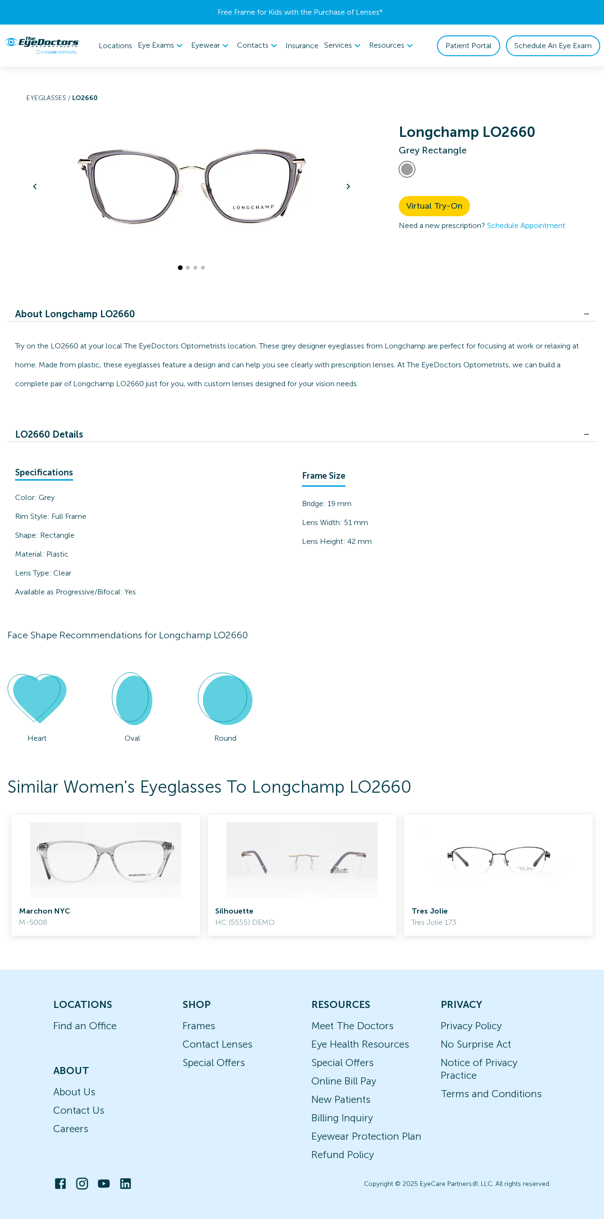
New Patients (340, 1099)
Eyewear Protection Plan (366, 1136)
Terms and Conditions (491, 1094)
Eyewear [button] (205, 45)
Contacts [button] (252, 45)
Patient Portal (468, 45)
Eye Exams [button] (156, 45)
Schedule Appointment (526, 225)
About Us (74, 1092)
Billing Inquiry (342, 1118)
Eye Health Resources (360, 1044)
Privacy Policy (471, 1026)
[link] (105, 875)
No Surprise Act (476, 1044)
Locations (115, 45)
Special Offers (214, 1062)
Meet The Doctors (352, 1026)
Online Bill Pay (343, 1081)
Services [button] (338, 45)
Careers (70, 1128)
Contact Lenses (217, 1044)
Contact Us (78, 1110)
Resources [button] (386, 45)
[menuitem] (161, 45)
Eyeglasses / (49, 98)
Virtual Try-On (434, 206)
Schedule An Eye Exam (553, 45)
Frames (199, 1026)
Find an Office (85, 1026)
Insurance (302, 45)
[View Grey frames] (407, 169)
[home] (41, 45)
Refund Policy (342, 1154)
